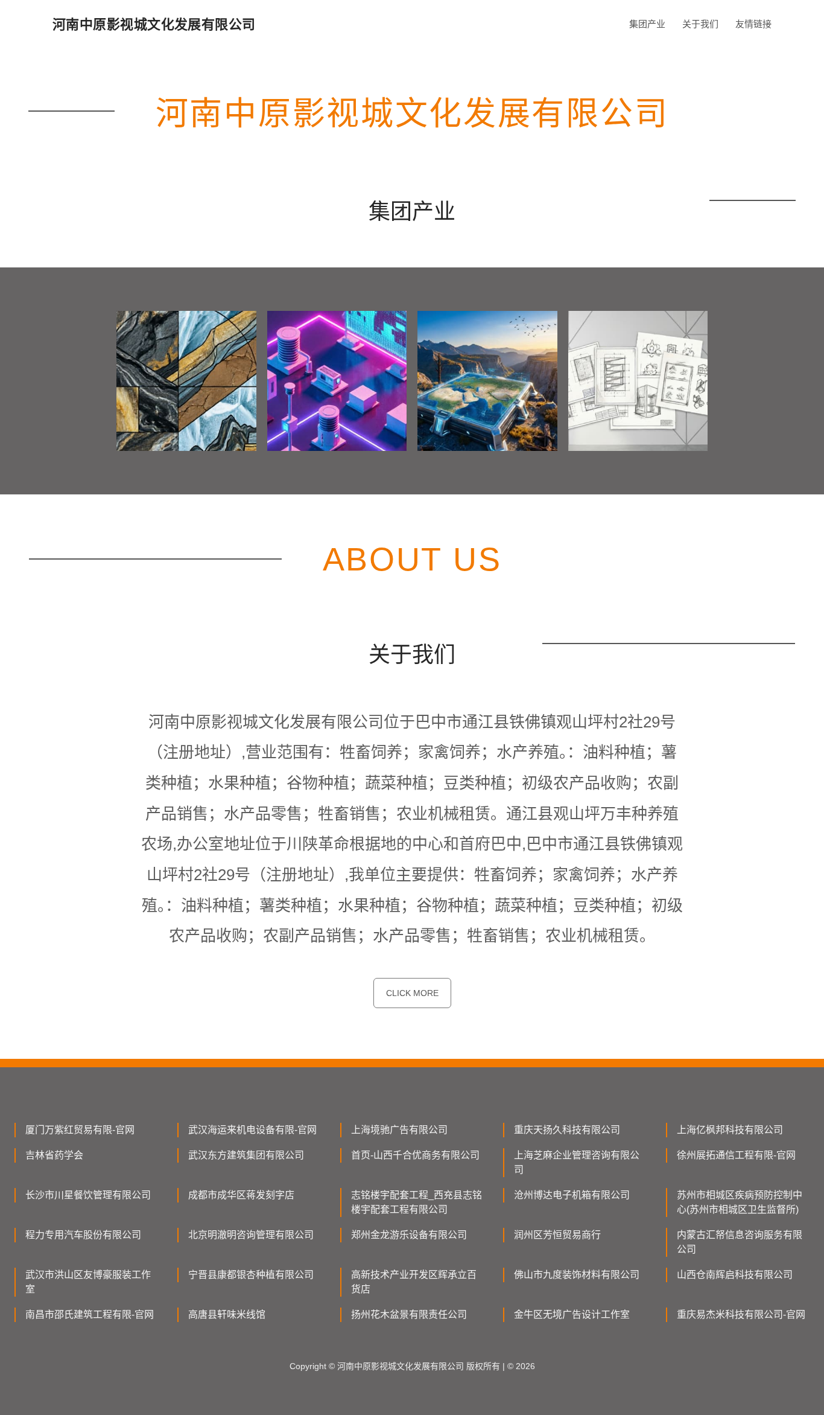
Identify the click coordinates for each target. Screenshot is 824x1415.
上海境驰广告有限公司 (399, 1130)
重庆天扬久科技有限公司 (567, 1130)
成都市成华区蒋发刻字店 (241, 1195)
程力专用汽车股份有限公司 (83, 1235)
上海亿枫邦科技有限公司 (730, 1130)
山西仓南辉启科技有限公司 (735, 1275)
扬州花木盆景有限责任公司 (409, 1314)
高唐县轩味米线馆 (226, 1314)
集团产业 (647, 24)
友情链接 (753, 24)
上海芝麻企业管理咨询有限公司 (576, 1162)
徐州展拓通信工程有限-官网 (736, 1155)
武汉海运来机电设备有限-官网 (252, 1130)
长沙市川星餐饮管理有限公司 (88, 1195)
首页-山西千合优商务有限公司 (415, 1155)
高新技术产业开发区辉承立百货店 (414, 1282)
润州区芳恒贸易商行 (557, 1235)
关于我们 (700, 24)
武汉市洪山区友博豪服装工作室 (88, 1282)
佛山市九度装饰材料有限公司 (576, 1275)
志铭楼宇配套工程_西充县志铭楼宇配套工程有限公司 (416, 1202)
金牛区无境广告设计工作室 (572, 1314)
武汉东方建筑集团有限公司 (246, 1155)
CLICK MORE (412, 993)
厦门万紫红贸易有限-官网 (80, 1130)
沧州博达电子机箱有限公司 (572, 1195)
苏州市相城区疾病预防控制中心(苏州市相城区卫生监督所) (739, 1202)
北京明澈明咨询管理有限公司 (251, 1235)
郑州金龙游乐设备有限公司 (409, 1235)
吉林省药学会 (54, 1155)
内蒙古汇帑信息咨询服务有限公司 (739, 1242)
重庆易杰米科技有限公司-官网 (741, 1314)
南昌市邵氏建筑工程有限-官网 (89, 1314)
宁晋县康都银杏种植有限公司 (251, 1275)
